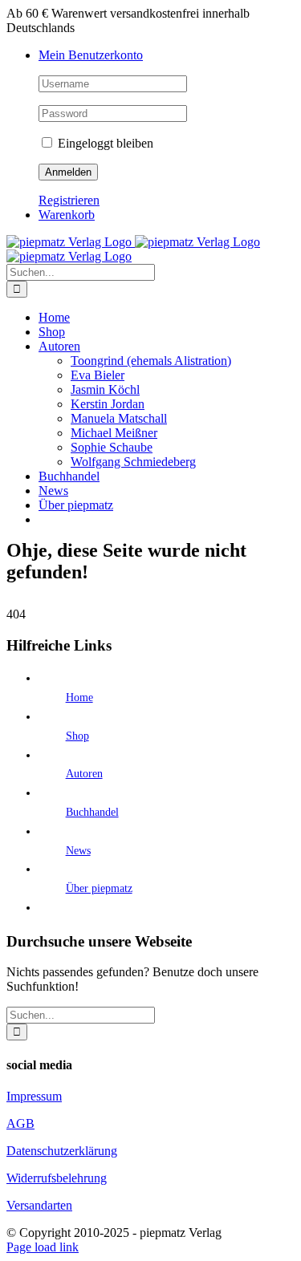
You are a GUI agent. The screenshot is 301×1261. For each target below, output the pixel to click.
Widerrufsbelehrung (56, 1178)
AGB (20, 1123)
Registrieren (69, 200)
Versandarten (39, 1205)
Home (79, 697)
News (78, 851)
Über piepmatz (99, 888)
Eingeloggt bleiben (104, 143)
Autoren (84, 774)
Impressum (34, 1096)
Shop (77, 736)
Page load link (42, 1247)
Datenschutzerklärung (61, 1151)
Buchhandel (92, 812)
